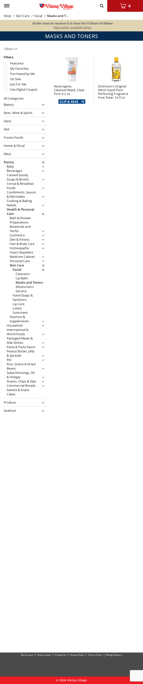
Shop (7, 16)
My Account (27, 655)
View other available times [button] (73, 27)
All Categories (14, 98)
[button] (42, 105)
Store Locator (44, 655)
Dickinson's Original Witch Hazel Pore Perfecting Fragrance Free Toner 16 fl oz (113, 92)
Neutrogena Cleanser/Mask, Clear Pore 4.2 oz (69, 90)
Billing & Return (114, 655)
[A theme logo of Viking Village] (56, 5)
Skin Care (22, 16)
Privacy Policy (77, 655)
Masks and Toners (60, 16)
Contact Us (60, 655)
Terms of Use (95, 655)
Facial (38, 16)
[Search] (102, 4)
